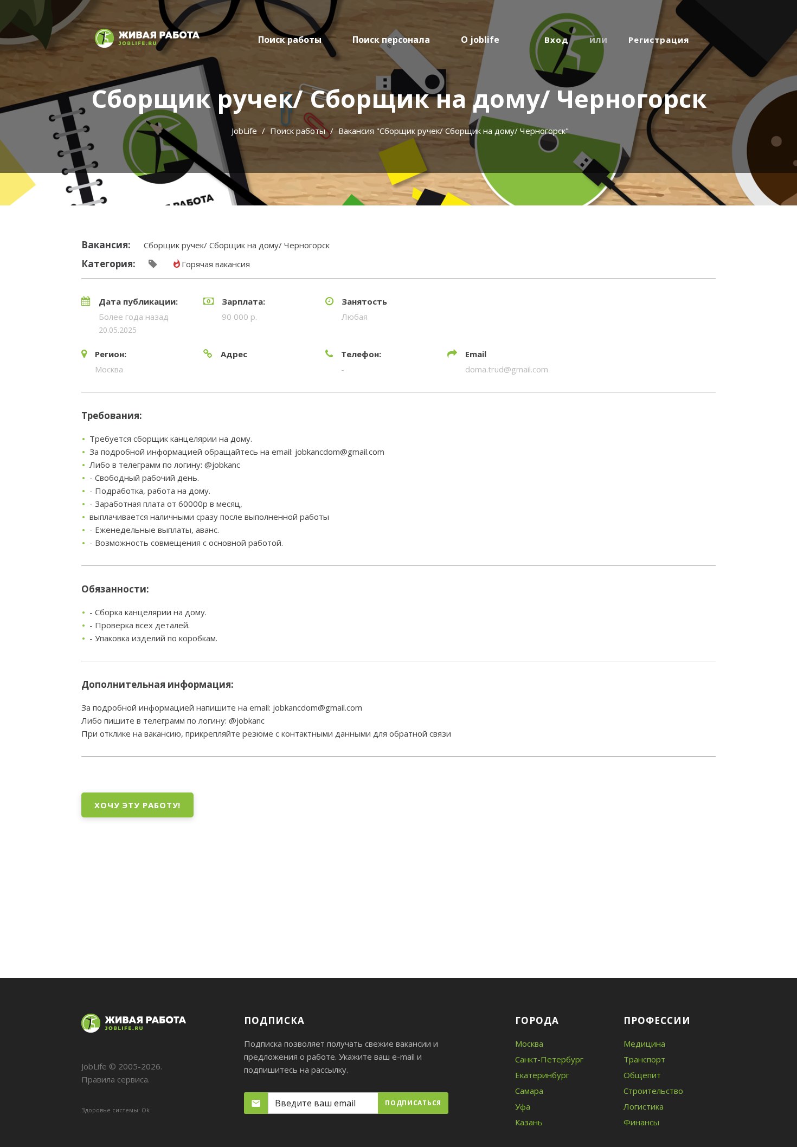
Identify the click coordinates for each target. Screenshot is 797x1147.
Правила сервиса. (115, 1079)
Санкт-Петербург (549, 1059)
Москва (529, 1043)
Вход (556, 39)
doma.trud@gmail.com (506, 369)
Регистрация (658, 39)
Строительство (653, 1090)
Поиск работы (290, 40)
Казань (529, 1122)
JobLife (244, 130)
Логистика (644, 1106)
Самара (529, 1090)
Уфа (522, 1106)
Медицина (644, 1043)
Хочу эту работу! (137, 805)
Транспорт (644, 1059)
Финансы (641, 1122)
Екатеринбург (542, 1074)
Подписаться (413, 1102)
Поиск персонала (391, 40)
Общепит (642, 1074)
